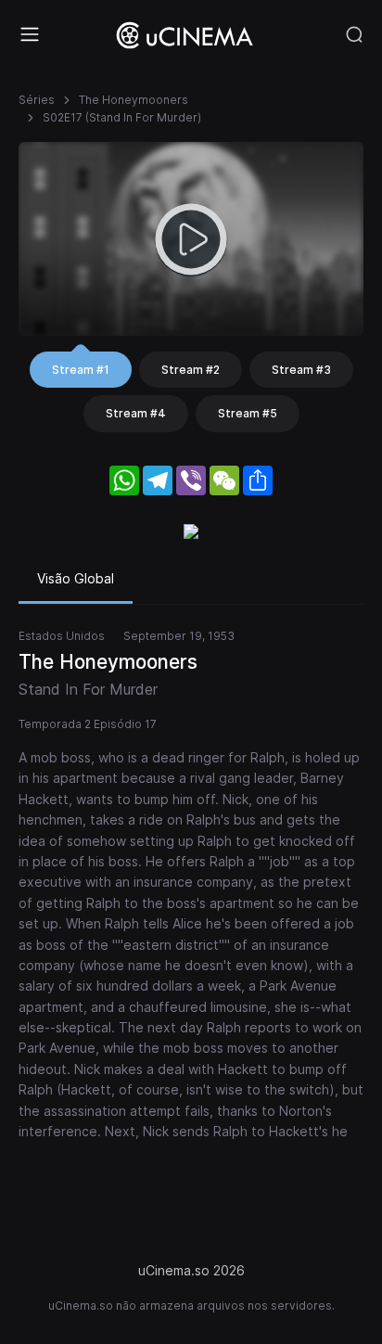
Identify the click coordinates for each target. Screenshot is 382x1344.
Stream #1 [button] (80, 370)
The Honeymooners (133, 100)
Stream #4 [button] (136, 413)
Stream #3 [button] (301, 370)
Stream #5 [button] (247, 413)
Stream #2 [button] (190, 370)
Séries (37, 100)
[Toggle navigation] (30, 34)
